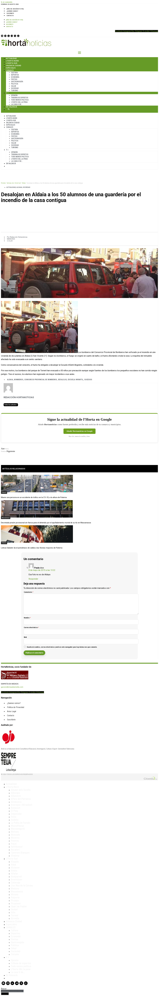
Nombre (27, 618)
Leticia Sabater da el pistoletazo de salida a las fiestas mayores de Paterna (31, 548)
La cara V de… (16, 104)
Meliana (15, 831)
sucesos (88, 380)
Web (25, 637)
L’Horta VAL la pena (20, 969)
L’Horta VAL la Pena (19, 102)
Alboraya (15, 792)
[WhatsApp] (18, 36)
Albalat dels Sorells (21, 789)
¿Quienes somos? (12, 11)
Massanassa (6, 518)
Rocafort (15, 849)
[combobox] (12, 991)
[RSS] (8, 36)
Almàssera (16, 801)
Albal (13, 864)
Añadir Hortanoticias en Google (79, 431)
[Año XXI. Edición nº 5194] (15, 9)
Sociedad (15, 88)
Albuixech (16, 795)
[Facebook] (2, 36)
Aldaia (24, 183)
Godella (14, 819)
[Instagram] (5, 36)
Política (14, 84)
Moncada (15, 834)
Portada (3, 183)
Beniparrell (16, 876)
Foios (13, 816)
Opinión (14, 95)
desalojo (62, 380)
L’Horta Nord (12, 61)
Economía (15, 77)
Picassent (16, 903)
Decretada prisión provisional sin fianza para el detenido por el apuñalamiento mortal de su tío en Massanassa (46, 523)
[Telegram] (12, 36)
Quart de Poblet (19, 906)
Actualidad (11, 58)
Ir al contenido (6, 2)
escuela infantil (75, 380)
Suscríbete (10, 13)
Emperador (16, 813)
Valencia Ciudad (13, 65)
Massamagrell (18, 828)
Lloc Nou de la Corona (22, 885)
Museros (15, 837)
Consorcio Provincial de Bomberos (40, 380)
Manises (15, 888)
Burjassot (15, 807)
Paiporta (15, 897)
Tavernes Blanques (20, 852)
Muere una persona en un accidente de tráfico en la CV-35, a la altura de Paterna (34, 497)
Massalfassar (17, 825)
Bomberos (18, 380)
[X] (15, 36)
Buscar (8, 109)
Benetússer (16, 879)
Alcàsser (15, 867)
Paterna (4, 492)
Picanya (15, 900)
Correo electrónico (31, 627)
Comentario (28, 592)
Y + (7, 93)
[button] (79, 209)
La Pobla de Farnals (20, 822)
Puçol (14, 843)
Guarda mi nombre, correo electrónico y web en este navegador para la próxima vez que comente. (62, 647)
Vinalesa (15, 855)
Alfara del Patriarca (21, 798)
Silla (13, 912)
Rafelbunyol (16, 846)
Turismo (14, 91)
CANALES (11, 927)
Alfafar (14, 873)
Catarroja (15, 882)
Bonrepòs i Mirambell (21, 804)
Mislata (14, 894)
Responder (33, 579)
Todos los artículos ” (10, 405)
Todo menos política (20, 100)
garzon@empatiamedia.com (12, 687)
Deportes (15, 75)
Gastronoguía (17, 82)
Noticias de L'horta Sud (14, 183)
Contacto (10, 15)
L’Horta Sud (11, 63)
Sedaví (14, 909)
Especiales (11, 68)
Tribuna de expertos (19, 98)
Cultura (14, 73)
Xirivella (15, 918)
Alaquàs (15, 861)
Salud (13, 86)
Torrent (14, 915)
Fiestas (14, 79)
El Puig (14, 810)
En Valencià (11, 107)
